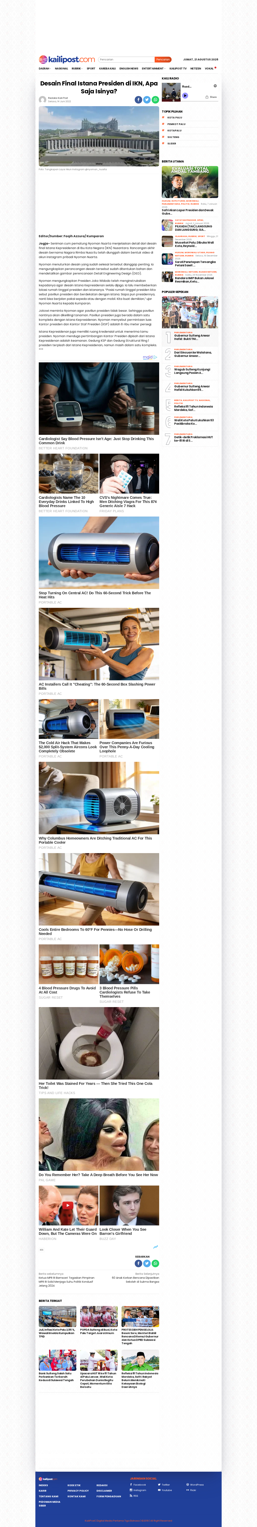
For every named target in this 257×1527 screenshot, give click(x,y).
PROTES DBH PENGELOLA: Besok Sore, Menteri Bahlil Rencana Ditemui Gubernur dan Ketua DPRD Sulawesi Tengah (140, 1336)
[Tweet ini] (147, 100)
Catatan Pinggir (185, 220)
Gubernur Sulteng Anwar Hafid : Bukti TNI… (192, 337)
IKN (41, 1249)
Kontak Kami (77, 1496)
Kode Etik (74, 1485)
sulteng (173, 137)
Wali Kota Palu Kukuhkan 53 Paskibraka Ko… (194, 422)
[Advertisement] (128, 26)
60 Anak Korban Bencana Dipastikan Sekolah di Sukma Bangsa (135, 1278)
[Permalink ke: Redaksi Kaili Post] (42, 99)
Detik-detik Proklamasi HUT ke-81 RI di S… (193, 439)
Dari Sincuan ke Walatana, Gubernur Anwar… (192, 354)
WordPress (197, 1485)
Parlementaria (171, 203)
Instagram (140, 1490)
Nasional (204, 400)
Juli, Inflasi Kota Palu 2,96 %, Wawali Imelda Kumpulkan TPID (57, 1333)
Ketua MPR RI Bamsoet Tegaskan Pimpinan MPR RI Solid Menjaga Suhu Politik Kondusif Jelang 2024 (66, 1280)
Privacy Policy (78, 1491)
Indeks (43, 1485)
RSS (136, 1496)
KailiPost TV (190, 400)
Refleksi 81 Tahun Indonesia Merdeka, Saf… (193, 408)
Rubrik (195, 203)
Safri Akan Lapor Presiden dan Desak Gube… (187, 212)
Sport (201, 236)
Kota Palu (174, 117)
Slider (171, 143)
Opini (200, 220)
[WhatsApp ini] (155, 100)
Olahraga (181, 236)
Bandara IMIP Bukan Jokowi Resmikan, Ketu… (194, 280)
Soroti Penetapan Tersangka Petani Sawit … (195, 263)
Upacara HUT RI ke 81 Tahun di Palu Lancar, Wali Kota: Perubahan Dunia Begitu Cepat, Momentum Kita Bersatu (98, 1380)
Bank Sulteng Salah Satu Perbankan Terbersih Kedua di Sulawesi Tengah (56, 1377)
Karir (42, 1491)
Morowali (192, 200)
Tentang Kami (48, 1496)
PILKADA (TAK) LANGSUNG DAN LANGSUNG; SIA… (193, 228)
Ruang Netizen (208, 271)
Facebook (140, 1485)
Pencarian (163, 59)
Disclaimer (104, 1491)
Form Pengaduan (109, 1496)
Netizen (193, 271)
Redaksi (102, 1485)
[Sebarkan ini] (138, 100)
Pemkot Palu (176, 124)
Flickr (193, 1490)
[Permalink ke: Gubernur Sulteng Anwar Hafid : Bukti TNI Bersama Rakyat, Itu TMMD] (190, 312)
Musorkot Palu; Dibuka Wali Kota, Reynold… (194, 244)
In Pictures (178, 200)
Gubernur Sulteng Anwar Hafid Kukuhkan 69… (192, 388)
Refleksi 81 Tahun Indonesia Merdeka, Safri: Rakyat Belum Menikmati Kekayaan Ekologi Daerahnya (140, 1380)
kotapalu (174, 130)
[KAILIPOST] (67, 59)
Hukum (166, 200)
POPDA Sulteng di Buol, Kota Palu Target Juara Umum (98, 1331)
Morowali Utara (195, 252)
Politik (185, 203)
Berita (178, 400)
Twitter (166, 1485)
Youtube (167, 1490)
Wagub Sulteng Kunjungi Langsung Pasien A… (192, 371)
